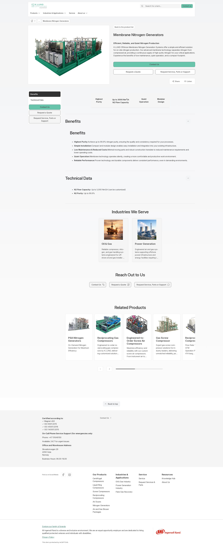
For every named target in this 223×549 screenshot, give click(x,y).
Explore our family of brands (54, 526)
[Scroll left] (100, 369)
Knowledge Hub (168, 478)
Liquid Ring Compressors (98, 486)
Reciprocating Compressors (98, 496)
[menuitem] (35, 13)
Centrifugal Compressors (98, 479)
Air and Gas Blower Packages (101, 510)
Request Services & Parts (147, 483)
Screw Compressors (101, 491)
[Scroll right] (109, 369)
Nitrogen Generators (101, 505)
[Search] (142, 6)
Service (142, 478)
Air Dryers (97, 502)
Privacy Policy (48, 537)
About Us (166, 482)
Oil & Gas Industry (123, 481)
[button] (130, 121)
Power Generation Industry (123, 486)
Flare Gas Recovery (124, 492)
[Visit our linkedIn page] (69, 475)
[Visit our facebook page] (63, 475)
